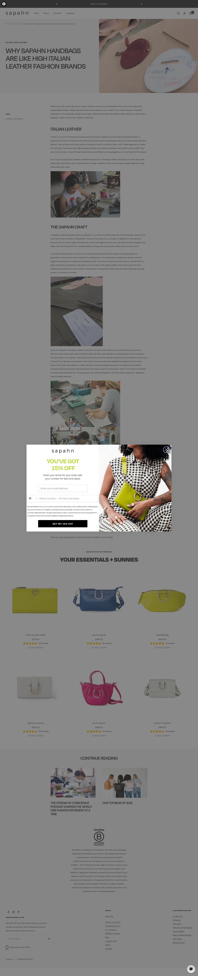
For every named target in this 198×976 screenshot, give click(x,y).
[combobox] (33, 498)
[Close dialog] (166, 450)
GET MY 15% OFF (63, 523)
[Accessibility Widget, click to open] (3, 3)
